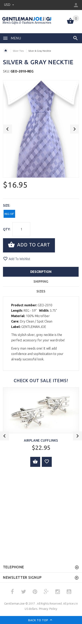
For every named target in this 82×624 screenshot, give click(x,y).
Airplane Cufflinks (41, 440)
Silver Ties (18, 50)
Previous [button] (7, 129)
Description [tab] (41, 271)
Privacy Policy (48, 608)
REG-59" (9, 213)
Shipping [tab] (40, 281)
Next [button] (74, 129)
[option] (41, 129)
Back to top (38, 620)
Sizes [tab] (40, 291)
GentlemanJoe (14, 603)
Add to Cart (33, 245)
